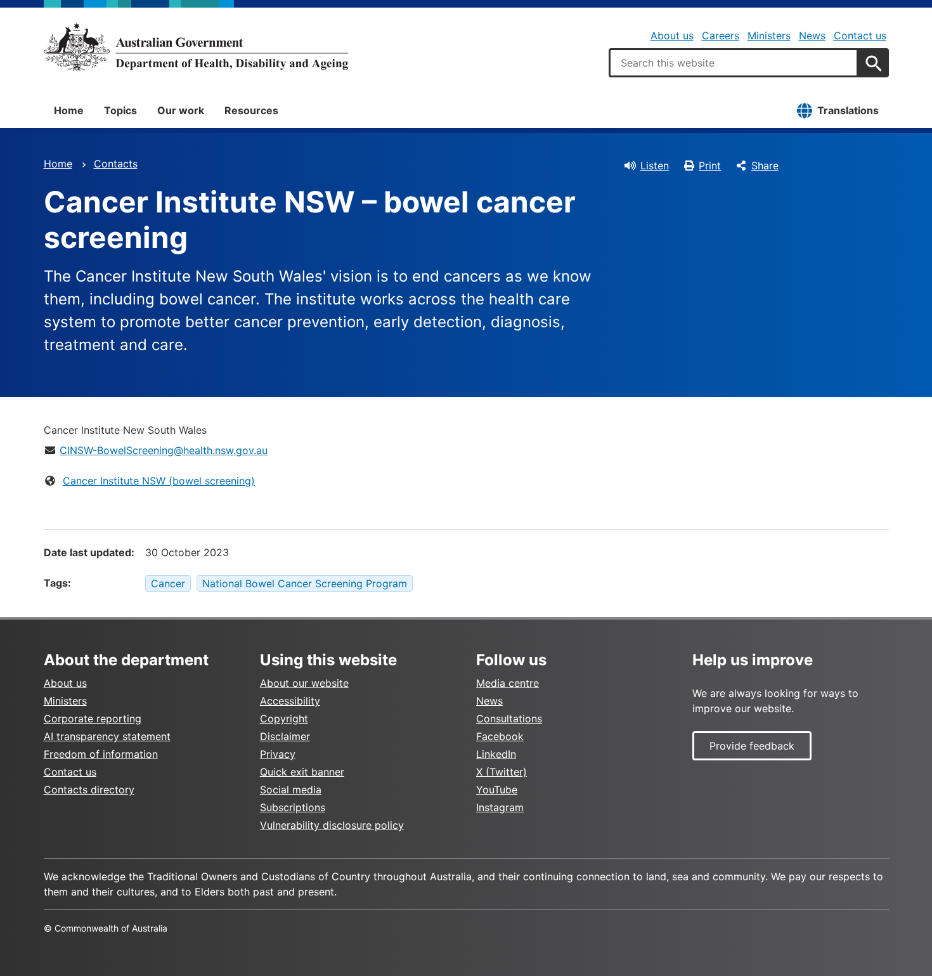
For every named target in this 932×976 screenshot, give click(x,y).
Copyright (284, 718)
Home (69, 110)
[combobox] (733, 62)
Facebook (500, 736)
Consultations (509, 718)
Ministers (769, 35)
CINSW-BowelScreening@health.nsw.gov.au (164, 450)
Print (710, 165)
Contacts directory (89, 789)
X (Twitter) (501, 771)
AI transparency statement (107, 736)
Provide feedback (751, 745)
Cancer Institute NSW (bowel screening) (159, 480)
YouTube (496, 789)
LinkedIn (496, 754)
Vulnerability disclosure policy (332, 825)
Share (765, 165)
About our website (304, 683)
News (812, 35)
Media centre (507, 683)
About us (672, 35)
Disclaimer (285, 736)
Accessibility (290, 700)
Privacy (277, 754)
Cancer (168, 583)
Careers (720, 35)
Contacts (116, 163)
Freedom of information (101, 754)
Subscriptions (292, 807)
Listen (654, 165)
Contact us (860, 35)
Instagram (500, 807)
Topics (120, 110)
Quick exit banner (302, 771)
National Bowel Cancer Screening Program (304, 583)
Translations (848, 110)
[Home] (196, 47)
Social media (290, 789)
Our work (180, 110)
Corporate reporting (92, 718)
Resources (251, 110)
